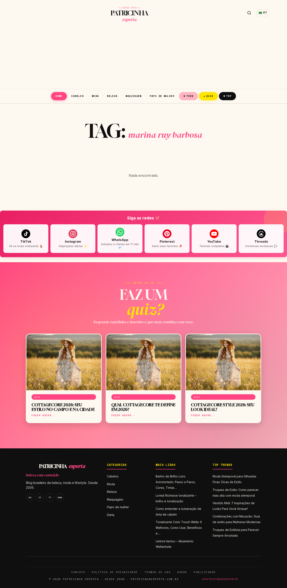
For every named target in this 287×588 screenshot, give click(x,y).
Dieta (110, 515)
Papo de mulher (162, 96)
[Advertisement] (143, 57)
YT (39, 497)
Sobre (182, 572)
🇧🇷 (263, 13)
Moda (95, 96)
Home (58, 96)
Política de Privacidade (115, 572)
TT (50, 497)
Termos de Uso (157, 572)
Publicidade (205, 572)
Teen (188, 96)
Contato (78, 572)
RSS (60, 497)
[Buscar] (249, 13)
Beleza (112, 96)
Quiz (208, 96)
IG (29, 497)
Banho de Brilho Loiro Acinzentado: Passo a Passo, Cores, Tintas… (176, 481)
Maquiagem (133, 96)
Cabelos (77, 96)
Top (227, 96)
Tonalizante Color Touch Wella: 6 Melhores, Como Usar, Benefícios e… (179, 527)
